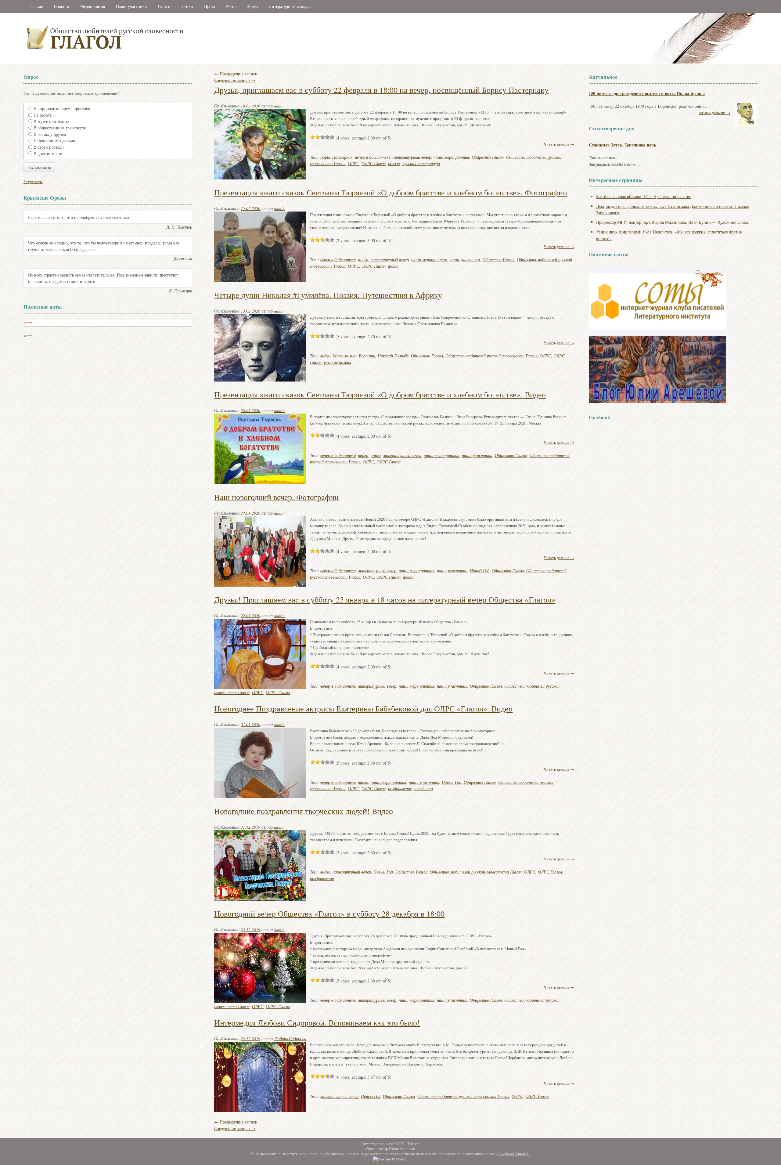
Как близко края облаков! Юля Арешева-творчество (643, 196)
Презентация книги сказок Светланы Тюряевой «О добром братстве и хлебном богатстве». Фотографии (390, 192)
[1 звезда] (312, 137)
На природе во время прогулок (62, 108)
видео (325, 356)
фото (393, 266)
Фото (231, 6)
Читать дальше (559, 144)
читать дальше (714, 112)
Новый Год (479, 570)
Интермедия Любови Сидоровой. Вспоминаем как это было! (317, 1022)
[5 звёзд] (331, 137)
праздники (423, 788)
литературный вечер (412, 157)
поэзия (394, 163)
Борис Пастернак (336, 157)
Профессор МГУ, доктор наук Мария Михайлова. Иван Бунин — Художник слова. (672, 222)
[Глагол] (171, 62)
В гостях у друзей (50, 134)
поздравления (322, 878)
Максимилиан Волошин (354, 356)
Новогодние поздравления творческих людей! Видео (303, 811)
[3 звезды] (322, 137)
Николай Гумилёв (393, 356)
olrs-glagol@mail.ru (513, 1153)
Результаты (33, 181)
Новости (61, 6)
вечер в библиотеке (372, 157)
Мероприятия (92, 6)
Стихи (187, 6)
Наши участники (131, 6)
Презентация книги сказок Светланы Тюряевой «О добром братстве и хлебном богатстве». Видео (380, 394)
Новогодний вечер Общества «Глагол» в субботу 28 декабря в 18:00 (329, 913)
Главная (35, 6)
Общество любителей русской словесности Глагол (491, 356)
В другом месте (48, 153)
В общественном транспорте (60, 128)
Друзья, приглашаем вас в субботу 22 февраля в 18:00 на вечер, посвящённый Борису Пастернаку (381, 90)
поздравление (400, 788)
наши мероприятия (451, 157)
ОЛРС (353, 163)
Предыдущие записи (235, 74)
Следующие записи (234, 80)
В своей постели (49, 147)
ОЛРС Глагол (374, 163)
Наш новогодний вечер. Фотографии (276, 497)
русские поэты (337, 362)
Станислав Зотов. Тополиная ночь (622, 145)
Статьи (164, 6)
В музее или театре (51, 121)
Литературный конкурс (290, 6)
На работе (43, 115)
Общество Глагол (488, 157)
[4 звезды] (327, 137)
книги (363, 259)
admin (279, 106)
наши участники (464, 259)
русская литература (421, 163)
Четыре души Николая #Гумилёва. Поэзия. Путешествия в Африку (328, 295)
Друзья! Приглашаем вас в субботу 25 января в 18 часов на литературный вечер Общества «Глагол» (384, 599)
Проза (209, 6)
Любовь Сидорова (290, 1038)
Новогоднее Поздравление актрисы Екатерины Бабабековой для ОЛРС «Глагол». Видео (363, 708)
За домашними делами (54, 140)
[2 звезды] (317, 137)
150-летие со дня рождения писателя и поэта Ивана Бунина (647, 93)
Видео (252, 6)
